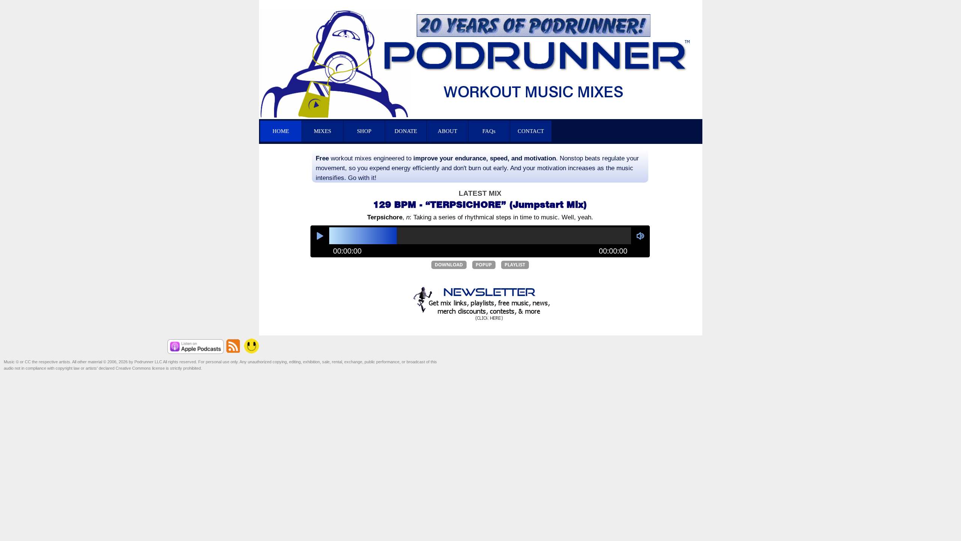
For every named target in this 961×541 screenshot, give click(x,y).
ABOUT (447, 131)
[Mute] (640, 234)
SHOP (364, 131)
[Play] (319, 234)
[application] (480, 241)
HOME (281, 131)
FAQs (489, 131)
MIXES (322, 131)
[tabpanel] (480, 168)
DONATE (406, 131)
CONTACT (531, 131)
